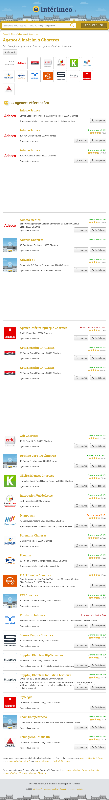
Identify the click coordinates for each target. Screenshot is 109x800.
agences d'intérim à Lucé (18, 761)
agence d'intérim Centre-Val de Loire (82, 770)
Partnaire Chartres (33, 535)
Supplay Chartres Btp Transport (42, 655)
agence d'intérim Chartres (34, 773)
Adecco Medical (31, 220)
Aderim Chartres (31, 239)
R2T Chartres (29, 595)
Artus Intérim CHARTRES (37, 347)
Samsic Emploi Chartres (36, 635)
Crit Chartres (29, 435)
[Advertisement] (54, 397)
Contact (62, 789)
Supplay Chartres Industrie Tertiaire (45, 675)
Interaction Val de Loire (36, 495)
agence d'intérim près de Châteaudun (52, 761)
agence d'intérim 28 (12, 773)
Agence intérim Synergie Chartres (43, 327)
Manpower (27, 515)
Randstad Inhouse (32, 615)
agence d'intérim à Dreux (91, 758)
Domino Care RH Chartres (38, 455)
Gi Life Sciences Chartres (37, 475)
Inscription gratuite (75, 789)
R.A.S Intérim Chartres (35, 575)
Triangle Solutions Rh (35, 737)
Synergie (26, 697)
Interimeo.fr (54, 11)
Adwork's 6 (27, 259)
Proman (25, 555)
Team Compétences (33, 717)
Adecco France (30, 110)
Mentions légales (51, 789)
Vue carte (11, 52)
